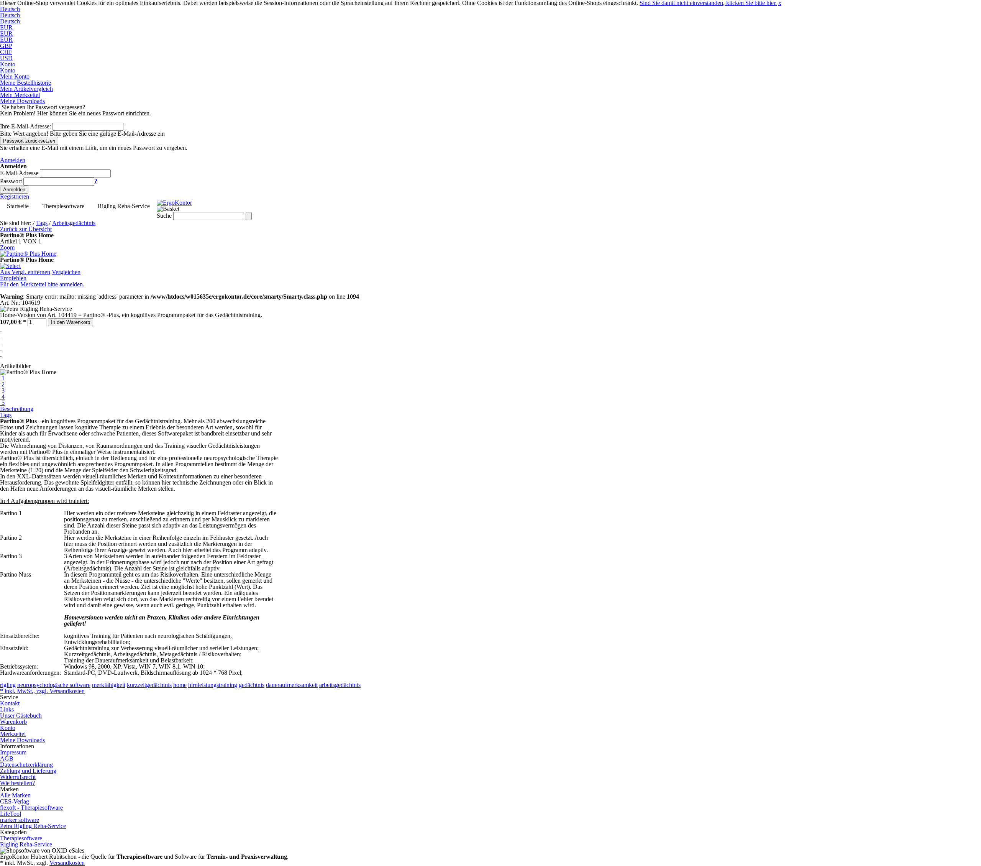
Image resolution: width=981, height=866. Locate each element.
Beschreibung (16, 409)
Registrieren (14, 196)
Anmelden (12, 160)
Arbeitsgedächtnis (73, 223)
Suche (164, 215)
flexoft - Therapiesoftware (31, 807)
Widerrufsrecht (18, 777)
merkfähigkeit (108, 685)
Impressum (13, 752)
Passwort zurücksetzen (29, 141)
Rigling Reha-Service (124, 206)
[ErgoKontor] (174, 202)
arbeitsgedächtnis (340, 685)
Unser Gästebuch (21, 715)
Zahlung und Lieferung (28, 770)
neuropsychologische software (53, 685)
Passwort (11, 181)
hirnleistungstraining (212, 685)
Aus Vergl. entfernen (25, 272)
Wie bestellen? (17, 783)
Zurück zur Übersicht (26, 229)
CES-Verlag (14, 801)
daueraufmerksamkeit (292, 685)
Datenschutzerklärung (26, 764)
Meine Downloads (22, 740)
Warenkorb (13, 721)
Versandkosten (67, 862)
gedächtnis (251, 685)
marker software (19, 820)
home (180, 685)
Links (7, 709)
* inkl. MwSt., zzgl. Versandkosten (42, 691)
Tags (42, 223)
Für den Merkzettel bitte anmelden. (42, 284)
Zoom (7, 247)
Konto (7, 728)
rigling (8, 685)
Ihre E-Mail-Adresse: (25, 126)
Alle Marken (15, 795)
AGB (6, 758)
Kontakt (10, 703)
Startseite (18, 206)
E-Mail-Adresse (19, 173)
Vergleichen (66, 272)
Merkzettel (13, 734)
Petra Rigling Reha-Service (33, 826)
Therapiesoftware (63, 206)
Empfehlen (13, 278)
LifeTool (10, 813)
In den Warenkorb (70, 322)
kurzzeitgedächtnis (149, 685)
